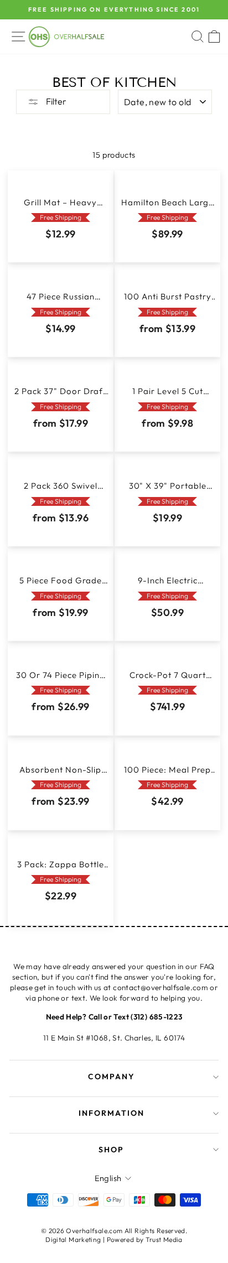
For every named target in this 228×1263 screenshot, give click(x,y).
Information (111, 1113)
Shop (111, 1150)
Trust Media (164, 1239)
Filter (55, 101)
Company (111, 1076)
